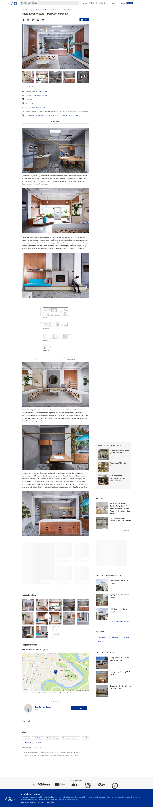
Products (99, 3)
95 (31, 99)
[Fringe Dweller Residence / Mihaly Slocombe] (102, 663)
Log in (123, 3)
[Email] (38, 19)
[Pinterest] (42, 19)
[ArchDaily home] (14, 3)
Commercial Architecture (70, 738)
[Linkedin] (33, 19)
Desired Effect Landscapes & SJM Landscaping (63, 115)
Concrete (26, 727)
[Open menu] (140, 3)
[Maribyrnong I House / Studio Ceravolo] (102, 677)
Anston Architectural (44, 111)
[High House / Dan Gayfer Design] (102, 614)
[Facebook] (23, 19)
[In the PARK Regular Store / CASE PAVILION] (103, 454)
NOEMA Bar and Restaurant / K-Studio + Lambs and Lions (118, 478)
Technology (115, 637)
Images (112, 3)
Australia (43, 91)
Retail (24, 91)
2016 (31, 103)
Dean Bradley (40, 107)
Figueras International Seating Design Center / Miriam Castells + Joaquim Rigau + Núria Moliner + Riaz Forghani (120, 508)
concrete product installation (36, 115)
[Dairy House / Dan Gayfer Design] (102, 585)
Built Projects (38, 738)
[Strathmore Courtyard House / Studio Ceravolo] (102, 691)
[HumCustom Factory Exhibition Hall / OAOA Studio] (102, 523)
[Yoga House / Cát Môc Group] (103, 467)
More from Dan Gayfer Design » (121, 621)
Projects (84, 3)
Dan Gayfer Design (40, 95)
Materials (126, 637)
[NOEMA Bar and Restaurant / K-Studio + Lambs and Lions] (103, 479)
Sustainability (102, 637)
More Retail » (127, 531)
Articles (91, 3)
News (106, 3)
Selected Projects (52, 738)
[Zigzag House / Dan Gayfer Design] (102, 600)
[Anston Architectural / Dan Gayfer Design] (28, 605)
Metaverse (101, 642)
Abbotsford (42, 181)
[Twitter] (28, 19)
